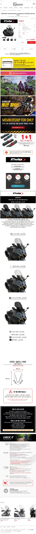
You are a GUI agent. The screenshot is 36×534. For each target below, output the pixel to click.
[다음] (17, 39)
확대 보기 (1, 35)
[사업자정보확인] (9, 530)
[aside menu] (1, 4)
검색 (35, 4)
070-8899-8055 (23, 529)
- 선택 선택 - (20, 37)
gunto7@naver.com (8, 531)
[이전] (1, 39)
